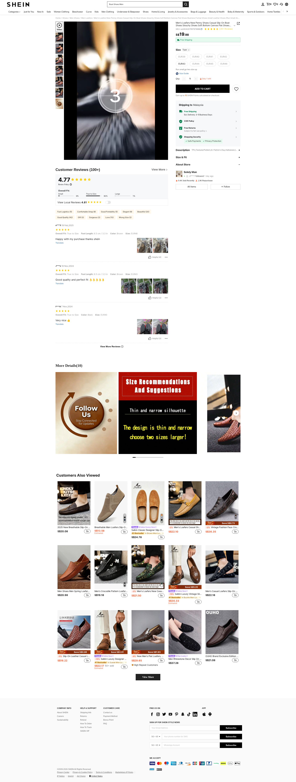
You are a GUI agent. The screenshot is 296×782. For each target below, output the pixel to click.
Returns (83, 716)
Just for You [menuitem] (29, 11)
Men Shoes (74, 18)
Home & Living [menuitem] (158, 11)
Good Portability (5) (109, 212)
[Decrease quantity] (184, 79)
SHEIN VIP (84, 731)
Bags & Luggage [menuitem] (198, 11)
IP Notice (61, 776)
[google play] (210, 716)
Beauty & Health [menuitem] (217, 11)
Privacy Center (63, 772)
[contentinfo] (196, 763)
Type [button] (185, 50)
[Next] (236, 413)
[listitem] (74, 510)
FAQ (105, 724)
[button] (281, 4)
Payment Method (110, 716)
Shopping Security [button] (192, 137)
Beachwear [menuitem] (77, 11)
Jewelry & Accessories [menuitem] (178, 11)
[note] (222, 523)
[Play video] (116, 90)
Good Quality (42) (65, 217)
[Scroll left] (283, 12)
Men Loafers (86, 18)
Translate (60, 243)
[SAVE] (236, 89)
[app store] (204, 716)
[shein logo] (18, 4)
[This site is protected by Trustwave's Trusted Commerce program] (152, 769)
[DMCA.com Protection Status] (159, 769)
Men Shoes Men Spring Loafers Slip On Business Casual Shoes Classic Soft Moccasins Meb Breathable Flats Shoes (74, 591)
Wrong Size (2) (125, 217)
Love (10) (109, 217)
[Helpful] (150, 257)
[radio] (182, 56)
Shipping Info (85, 712)
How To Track (86, 727)
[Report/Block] (166, 257)
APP (204, 708)
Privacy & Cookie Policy (82, 772)
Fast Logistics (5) (64, 212)
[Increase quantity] (196, 79)
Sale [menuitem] (49, 11)
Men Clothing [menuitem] (108, 11)
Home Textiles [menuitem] (273, 11)
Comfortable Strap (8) (86, 212)
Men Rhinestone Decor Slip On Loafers (185, 659)
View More (148, 677)
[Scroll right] (287, 12)
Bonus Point (108, 720)
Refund (83, 720)
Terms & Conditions (104, 772)
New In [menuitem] (40, 11)
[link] (268, 4)
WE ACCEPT (155, 758)
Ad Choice (81, 776)
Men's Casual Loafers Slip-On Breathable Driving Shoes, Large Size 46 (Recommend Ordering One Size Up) (222, 591)
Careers (60, 716)
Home (58, 18)
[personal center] (263, 4)
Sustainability (62, 720)
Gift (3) (81, 217)
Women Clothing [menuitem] (61, 11)
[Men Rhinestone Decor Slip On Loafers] (185, 632)
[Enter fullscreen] (165, 157)
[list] (174, 714)
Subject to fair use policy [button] (194, 131)
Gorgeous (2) (94, 217)
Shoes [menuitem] (145, 11)
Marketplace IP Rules (124, 772)
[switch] (108, 202)
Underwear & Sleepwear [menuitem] (128, 11)
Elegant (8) (127, 212)
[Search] (186, 4)
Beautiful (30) (143, 212)
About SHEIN (62, 712)
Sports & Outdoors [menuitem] (255, 11)
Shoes (65, 18)
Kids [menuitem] (97, 11)
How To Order (86, 724)
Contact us (107, 712)
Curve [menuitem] (89, 11)
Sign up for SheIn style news (165, 722)
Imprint (71, 776)
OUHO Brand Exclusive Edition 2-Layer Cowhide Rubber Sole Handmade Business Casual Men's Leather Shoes (222, 656)
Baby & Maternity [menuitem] (236, 11)
